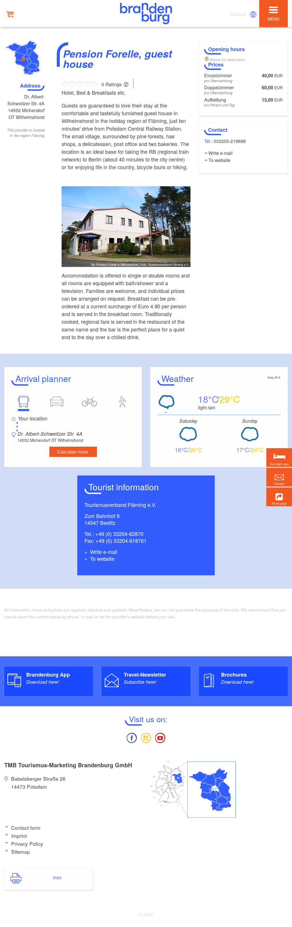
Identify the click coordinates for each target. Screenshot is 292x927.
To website (101, 558)
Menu (273, 19)
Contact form (25, 827)
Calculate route (72, 451)
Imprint (19, 835)
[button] (279, 497)
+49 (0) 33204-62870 (119, 533)
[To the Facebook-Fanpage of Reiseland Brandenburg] (131, 737)
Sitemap (20, 851)
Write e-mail (103, 551)
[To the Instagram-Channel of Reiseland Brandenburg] (146, 737)
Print (57, 878)
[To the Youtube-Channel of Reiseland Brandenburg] (160, 737)
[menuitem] (239, 14)
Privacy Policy (27, 843)
